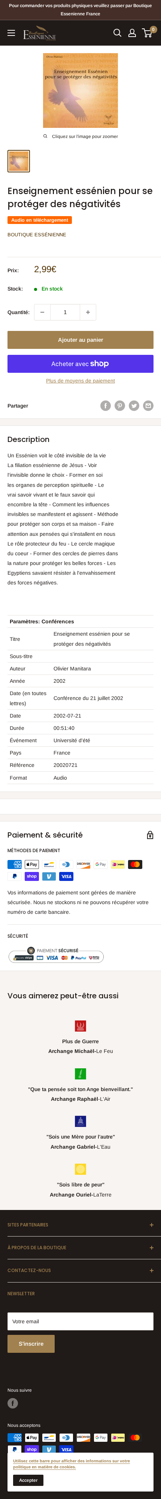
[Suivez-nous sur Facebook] (12, 1403)
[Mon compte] (132, 33)
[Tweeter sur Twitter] (134, 405)
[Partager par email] (148, 405)
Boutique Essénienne (36, 234)
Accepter (28, 1480)
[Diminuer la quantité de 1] (42, 312)
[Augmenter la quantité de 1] (88, 312)
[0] (147, 32)
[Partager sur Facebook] (105, 405)
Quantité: (18, 312)
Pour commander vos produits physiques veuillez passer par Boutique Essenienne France (80, 9)
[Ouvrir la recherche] (117, 33)
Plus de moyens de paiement (80, 381)
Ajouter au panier (80, 340)
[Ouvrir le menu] (11, 33)
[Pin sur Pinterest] (120, 405)
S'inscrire (31, 1343)
